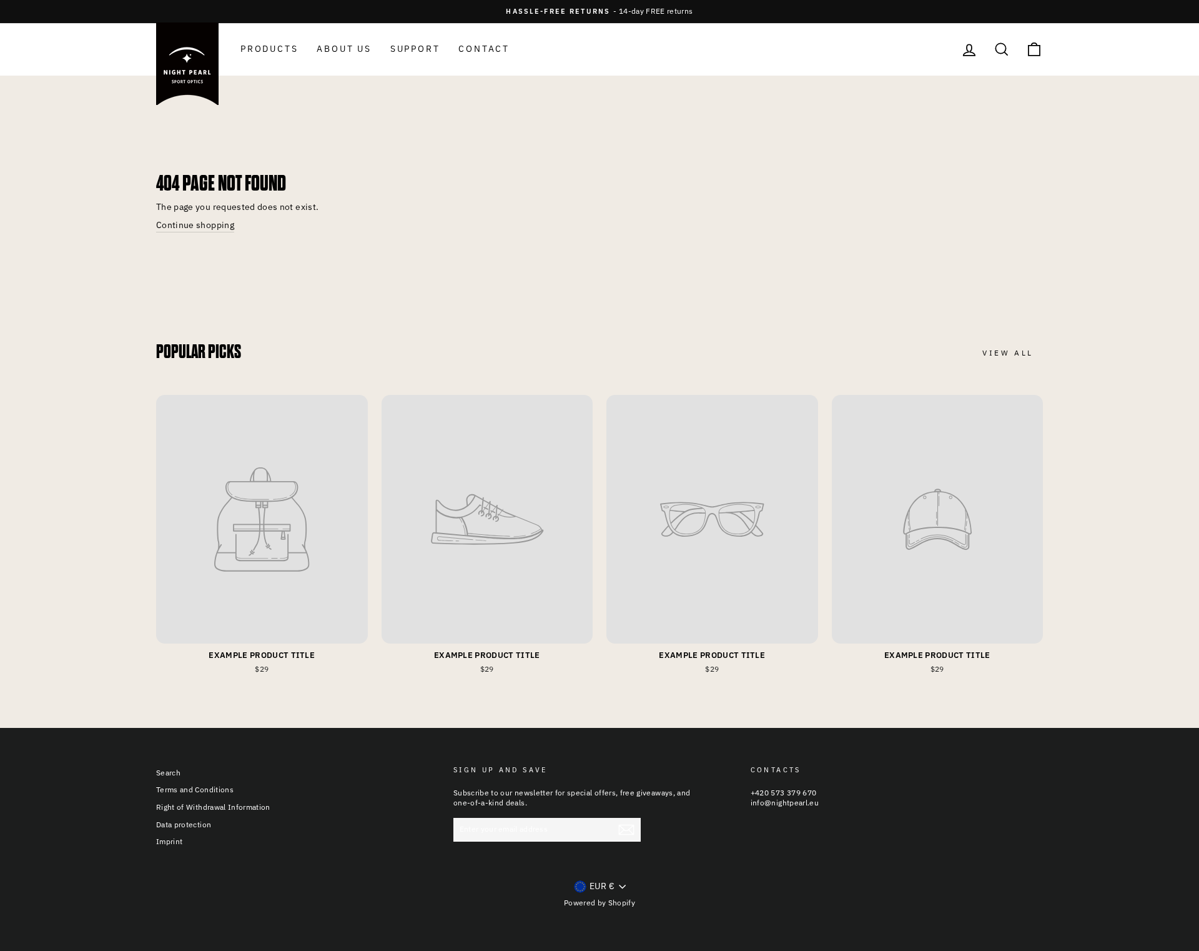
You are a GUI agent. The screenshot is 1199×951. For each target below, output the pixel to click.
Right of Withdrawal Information (213, 807)
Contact (484, 48)
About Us (344, 48)
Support (415, 48)
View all (1008, 352)
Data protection (183, 824)
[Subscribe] (626, 829)
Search (168, 772)
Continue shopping (195, 225)
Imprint (169, 841)
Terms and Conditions (195, 789)
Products (269, 48)
